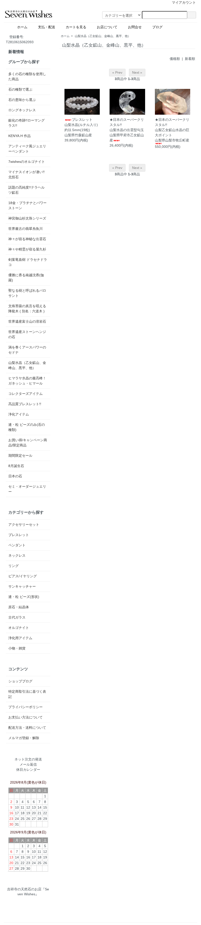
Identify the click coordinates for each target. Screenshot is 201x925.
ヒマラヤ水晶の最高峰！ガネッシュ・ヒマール (27, 380)
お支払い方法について (25, 717)
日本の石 (15, 476)
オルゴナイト (18, 628)
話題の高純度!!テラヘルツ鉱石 (26, 189)
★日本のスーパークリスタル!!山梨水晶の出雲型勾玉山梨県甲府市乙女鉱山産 (127, 130)
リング (13, 566)
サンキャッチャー (22, 586)
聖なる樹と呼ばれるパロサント (27, 293)
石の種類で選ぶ (20, 89)
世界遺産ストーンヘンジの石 (27, 334)
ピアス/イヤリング (22, 576)
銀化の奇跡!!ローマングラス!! (26, 122)
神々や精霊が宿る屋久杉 (27, 249)
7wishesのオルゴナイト (26, 162)
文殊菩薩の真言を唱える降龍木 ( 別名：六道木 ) (27, 308)
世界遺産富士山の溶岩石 (27, 321)
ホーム (24, 27)
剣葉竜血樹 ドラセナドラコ (27, 262)
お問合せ (136, 27)
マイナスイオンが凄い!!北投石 (26, 174)
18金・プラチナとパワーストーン (27, 205)
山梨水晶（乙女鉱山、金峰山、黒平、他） (103, 36)
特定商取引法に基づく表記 (27, 694)
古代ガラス (16, 617)
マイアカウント (184, 2)
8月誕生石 (16, 466)
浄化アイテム (18, 414)
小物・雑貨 (16, 648)
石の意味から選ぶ (22, 100)
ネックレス (16, 555)
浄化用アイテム (20, 638)
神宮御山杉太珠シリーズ (27, 218)
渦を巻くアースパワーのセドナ (27, 349)
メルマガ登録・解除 (23, 738)
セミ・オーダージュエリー (27, 489)
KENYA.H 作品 (19, 136)
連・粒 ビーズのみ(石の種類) (26, 427)
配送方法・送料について (27, 728)
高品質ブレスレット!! (24, 404)
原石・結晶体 (18, 607)
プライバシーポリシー (25, 707)
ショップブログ (20, 681)
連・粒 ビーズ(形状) (23, 597)
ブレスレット (18, 535)
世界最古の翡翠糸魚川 (25, 229)
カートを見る (78, 27)
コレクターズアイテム (25, 394)
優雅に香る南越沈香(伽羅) (26, 277)
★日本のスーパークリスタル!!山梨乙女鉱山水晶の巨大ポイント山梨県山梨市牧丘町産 (172, 130)
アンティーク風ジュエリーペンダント (27, 148)
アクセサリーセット (23, 524)
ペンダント (16, 545)
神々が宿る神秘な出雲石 (27, 239)
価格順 (175, 59)
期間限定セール (20, 455)
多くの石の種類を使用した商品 (27, 76)
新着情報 (16, 51)
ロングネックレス (22, 110)
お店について (109, 27)
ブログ (169, 27)
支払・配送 (48, 27)
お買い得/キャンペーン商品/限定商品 (27, 442)
